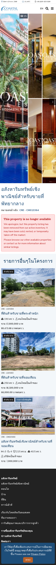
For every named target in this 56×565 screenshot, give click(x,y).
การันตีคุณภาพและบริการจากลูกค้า (20, 523)
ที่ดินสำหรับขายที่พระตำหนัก (19, 313)
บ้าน (3, 494)
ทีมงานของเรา (8, 517)
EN (41, 8)
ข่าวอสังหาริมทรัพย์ (11, 536)
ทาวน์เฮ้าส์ (6, 505)
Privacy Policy (38, 554)
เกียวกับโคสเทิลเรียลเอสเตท (15, 512)
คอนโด (5, 489)
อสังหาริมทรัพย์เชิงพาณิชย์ (15, 483)
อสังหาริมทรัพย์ (9, 478)
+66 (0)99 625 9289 (43, 2)
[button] (52, 101)
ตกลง (28, 559)
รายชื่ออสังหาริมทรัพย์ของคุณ (17, 531)
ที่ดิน (3, 499)
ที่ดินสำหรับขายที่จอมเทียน (18, 377)
